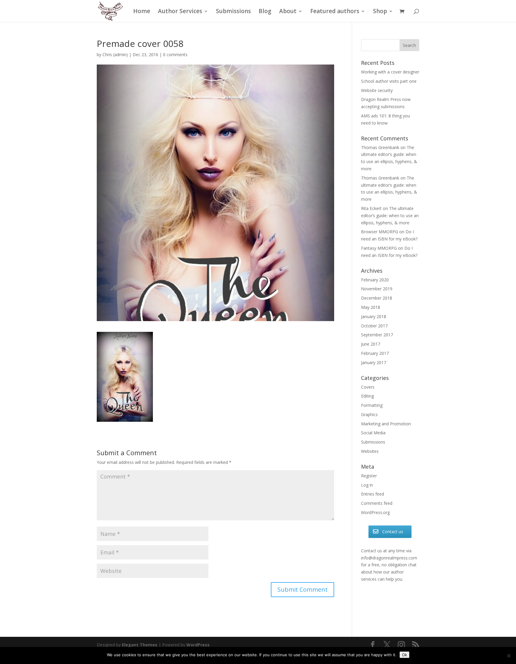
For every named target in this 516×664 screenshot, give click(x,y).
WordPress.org (375, 512)
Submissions (233, 12)
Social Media (373, 432)
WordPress (198, 645)
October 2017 (374, 326)
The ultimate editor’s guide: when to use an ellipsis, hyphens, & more (390, 216)
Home (141, 12)
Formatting (372, 405)
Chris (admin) (115, 54)
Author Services (180, 12)
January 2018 (373, 316)
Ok (404, 654)
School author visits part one (389, 81)
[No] (509, 656)
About (288, 12)
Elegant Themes (139, 645)
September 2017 (377, 335)
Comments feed (376, 503)
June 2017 (370, 344)
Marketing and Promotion (386, 424)
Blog (265, 12)
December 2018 (376, 298)
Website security (377, 90)
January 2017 (373, 362)
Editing (367, 396)
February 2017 (375, 353)
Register (369, 476)
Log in (367, 485)
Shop (380, 12)
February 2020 (375, 280)
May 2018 (370, 307)
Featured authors (334, 12)
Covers (367, 387)
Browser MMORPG (379, 231)
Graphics (369, 414)
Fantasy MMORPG (379, 248)
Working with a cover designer (390, 72)
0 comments (175, 54)
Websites (370, 451)
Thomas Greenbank (380, 147)
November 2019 (376, 289)
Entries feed (372, 494)
